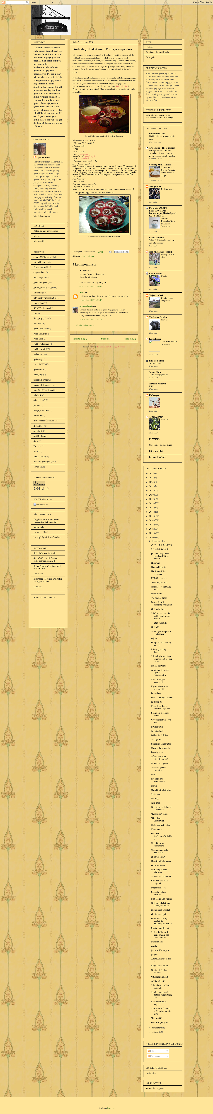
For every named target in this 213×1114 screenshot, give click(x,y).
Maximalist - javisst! (160, 763)
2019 (151, 498)
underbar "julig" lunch (161, 1022)
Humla (164, 276)
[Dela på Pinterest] (127, 251)
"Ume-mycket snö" (159, 582)
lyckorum (38, 369)
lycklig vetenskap (41, 343)
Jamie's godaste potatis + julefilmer (161, 632)
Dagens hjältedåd (158, 567)
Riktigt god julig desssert (158, 650)
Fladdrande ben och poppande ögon (162, 137)
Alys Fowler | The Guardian (162, 147)
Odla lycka (150, 57)
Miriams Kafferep (157, 383)
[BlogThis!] (118, 251)
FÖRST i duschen (159, 578)
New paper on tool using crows (169, 342)
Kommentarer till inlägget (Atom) (111, 346)
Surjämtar (155, 794)
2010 (151, 537)
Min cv (37, 235)
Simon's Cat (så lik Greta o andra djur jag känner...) (45, 559)
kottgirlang (156, 693)
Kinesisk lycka (157, 730)
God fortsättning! (158, 608)
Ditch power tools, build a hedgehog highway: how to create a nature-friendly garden (162, 153)
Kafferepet (154, 395)
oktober (155, 1031)
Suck (36, 441)
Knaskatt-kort (157, 829)
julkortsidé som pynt (160, 950)
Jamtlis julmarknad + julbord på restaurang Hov (161, 995)
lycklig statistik (40, 333)
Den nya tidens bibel (167, 255)
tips (35, 451)
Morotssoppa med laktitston (159, 871)
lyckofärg (38, 359)
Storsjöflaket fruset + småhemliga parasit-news (161, 1011)
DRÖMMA (154, 438)
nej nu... (155, 638)
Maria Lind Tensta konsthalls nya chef (160, 707)
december (156, 540)
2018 (151, 503)
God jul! (155, 626)
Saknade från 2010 (159, 549)
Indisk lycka (39, 527)
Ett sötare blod (156, 450)
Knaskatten (38, 573)
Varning (37, 466)
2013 (151, 524)
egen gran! (156, 802)
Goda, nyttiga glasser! (158, 374)
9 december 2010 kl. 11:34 (91, 319)
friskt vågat (39, 277)
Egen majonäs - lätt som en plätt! (159, 687)
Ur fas (154, 774)
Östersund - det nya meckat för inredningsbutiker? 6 (161, 921)
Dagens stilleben (158, 887)
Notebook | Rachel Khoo (160, 444)
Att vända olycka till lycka (157, 52)
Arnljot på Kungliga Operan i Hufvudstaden (160, 672)
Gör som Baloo (158, 865)
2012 (151, 528)
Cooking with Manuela (160, 164)
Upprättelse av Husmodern (157, 844)
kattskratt (38, 586)
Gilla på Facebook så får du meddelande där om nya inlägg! (160, 116)
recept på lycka (87, 255)
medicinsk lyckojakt (42, 384)
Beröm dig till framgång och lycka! (161, 603)
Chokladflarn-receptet (160, 747)
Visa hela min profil (42, 216)
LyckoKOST (39, 364)
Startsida (105, 338)
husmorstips (39, 292)
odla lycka (38, 400)
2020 (151, 494)
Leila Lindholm (156, 237)
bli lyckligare (39, 261)
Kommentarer (156, 1056)
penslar (154, 945)
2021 (151, 490)
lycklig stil (38, 338)
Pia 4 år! (164, 319)
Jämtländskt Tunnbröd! (161, 876)
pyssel (36, 405)
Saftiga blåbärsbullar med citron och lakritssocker (162, 241)
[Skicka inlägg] (110, 251)
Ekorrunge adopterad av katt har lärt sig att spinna (48, 580)
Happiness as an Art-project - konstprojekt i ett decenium (46, 520)
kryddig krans (157, 752)
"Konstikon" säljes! (159, 813)
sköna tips (38, 425)
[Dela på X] (121, 251)
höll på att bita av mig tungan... (161, 644)
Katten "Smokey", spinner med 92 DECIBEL (47, 567)
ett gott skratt (39, 272)
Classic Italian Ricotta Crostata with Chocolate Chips (168, 171)
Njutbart (37, 394)
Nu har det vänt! (158, 665)
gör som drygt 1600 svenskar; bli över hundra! (160, 556)
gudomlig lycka (40, 282)
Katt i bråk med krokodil (45, 552)
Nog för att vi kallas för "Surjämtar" (161, 808)
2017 (151, 507)
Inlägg (153, 1050)
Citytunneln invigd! (160, 976)
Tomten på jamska (159, 622)
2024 (151, 477)
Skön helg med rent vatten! (160, 714)
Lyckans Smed (86, 305)
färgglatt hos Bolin (159, 965)
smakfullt (38, 430)
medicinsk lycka (41, 379)
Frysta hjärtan (157, 726)
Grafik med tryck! (159, 914)
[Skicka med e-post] (115, 251)
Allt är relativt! (158, 980)
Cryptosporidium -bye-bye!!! (161, 721)
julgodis (154, 954)
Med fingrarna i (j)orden (160, 251)
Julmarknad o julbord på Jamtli (160, 986)
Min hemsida (39, 240)
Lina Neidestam (156, 360)
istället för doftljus (159, 735)
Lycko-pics (150, 1073)
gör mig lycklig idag (43, 287)
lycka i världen (40, 328)
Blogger (110, 1108)
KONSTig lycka (41, 308)
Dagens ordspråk (41, 267)
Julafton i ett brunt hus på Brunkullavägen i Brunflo (161, 616)
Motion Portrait (155, 363)
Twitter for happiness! (155, 1088)
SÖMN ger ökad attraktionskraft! (159, 758)
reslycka (37, 415)
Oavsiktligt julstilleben (161, 789)
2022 (151, 486)
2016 (151, 511)
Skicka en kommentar (85, 325)
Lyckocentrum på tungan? (159, 1003)
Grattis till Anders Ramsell (159, 971)
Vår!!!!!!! (164, 419)
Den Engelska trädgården (167, 299)
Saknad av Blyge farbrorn (158, 893)
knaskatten (38, 302)
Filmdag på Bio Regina (161, 898)
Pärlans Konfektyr (158, 457)
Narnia (154, 785)
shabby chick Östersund (44, 420)
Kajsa (82, 292)
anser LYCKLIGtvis (42, 256)
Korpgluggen (155, 338)
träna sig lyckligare (42, 461)
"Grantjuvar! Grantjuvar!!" (158, 819)
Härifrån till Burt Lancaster (158, 572)
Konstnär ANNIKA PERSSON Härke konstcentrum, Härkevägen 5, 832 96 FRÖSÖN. (163, 212)
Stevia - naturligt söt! (160, 927)
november (156, 1027)
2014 (151, 520)
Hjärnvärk (155, 562)
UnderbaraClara (157, 133)
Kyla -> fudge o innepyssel (158, 681)
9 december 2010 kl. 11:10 (91, 300)
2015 (151, 515)
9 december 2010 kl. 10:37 (91, 286)
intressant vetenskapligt (44, 297)
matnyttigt (38, 374)
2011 (151, 532)
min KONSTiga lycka (43, 389)
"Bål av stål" (156, 1017)
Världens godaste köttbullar (158, 769)
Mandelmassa (157, 941)
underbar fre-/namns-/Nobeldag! (161, 836)
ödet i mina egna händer (161, 697)
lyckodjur (38, 354)
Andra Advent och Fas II (161, 960)
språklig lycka (40, 435)
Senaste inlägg (80, 338)
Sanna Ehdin (155, 372)
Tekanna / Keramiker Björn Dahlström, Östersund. (168, 222)
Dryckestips (156, 593)
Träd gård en (155, 186)
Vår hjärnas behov (159, 597)
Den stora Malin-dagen (161, 860)
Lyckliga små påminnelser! (158, 780)
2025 (151, 473)
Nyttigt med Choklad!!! (161, 909)
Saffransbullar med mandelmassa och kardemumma (160, 935)
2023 (151, 481)
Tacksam (37, 446)
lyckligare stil (40, 348)
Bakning (155, 798)
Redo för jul (156, 701)
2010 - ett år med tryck (161, 544)
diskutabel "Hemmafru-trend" (161, 588)
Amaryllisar (156, 739)
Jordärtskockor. (167, 189)
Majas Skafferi (156, 295)
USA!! (152, 386)
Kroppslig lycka (41, 318)
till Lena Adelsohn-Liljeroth (159, 882)
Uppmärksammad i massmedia (159, 851)
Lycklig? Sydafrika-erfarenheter (48, 537)
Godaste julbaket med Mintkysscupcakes (160, 904)
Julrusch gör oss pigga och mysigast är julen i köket (161, 659)
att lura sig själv (158, 856)
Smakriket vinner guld (161, 743)
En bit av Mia (155, 273)
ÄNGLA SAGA (156, 416)
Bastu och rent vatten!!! (161, 824)
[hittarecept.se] (41, 504)
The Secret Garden (158, 317)
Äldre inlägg (130, 338)
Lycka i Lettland (41, 532)
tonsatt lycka (39, 456)
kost (35, 313)
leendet (37, 323)
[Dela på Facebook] (124, 251)
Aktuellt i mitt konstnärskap (46, 230)
